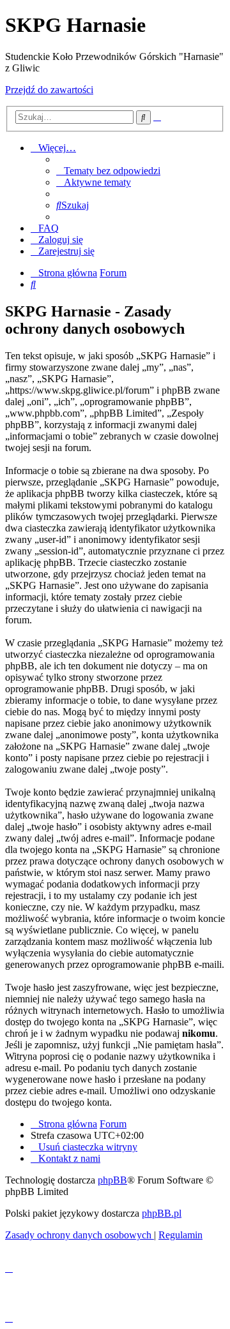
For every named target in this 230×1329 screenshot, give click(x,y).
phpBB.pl (161, 1213)
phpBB (112, 1180)
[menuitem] (108, 170)
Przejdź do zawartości (49, 89)
